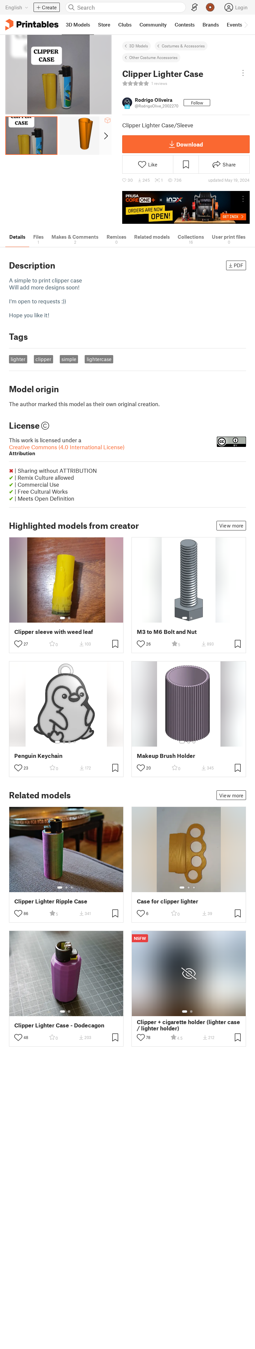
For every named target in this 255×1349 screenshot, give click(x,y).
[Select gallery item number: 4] (74, 742)
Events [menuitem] (234, 25)
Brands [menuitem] (211, 25)
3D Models (138, 45)
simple (68, 359)
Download (189, 144)
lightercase (99, 359)
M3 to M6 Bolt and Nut (167, 632)
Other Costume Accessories (153, 57)
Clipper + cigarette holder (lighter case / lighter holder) (188, 1025)
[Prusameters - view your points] (210, 7)
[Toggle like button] (18, 644)
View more (231, 525)
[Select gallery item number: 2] (69, 618)
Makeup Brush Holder (166, 756)
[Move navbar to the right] (245, 24)
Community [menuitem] (153, 25)
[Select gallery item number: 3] (69, 742)
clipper (43, 359)
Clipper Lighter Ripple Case (50, 901)
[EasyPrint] (195, 7)
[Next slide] (105, 135)
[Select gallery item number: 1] (62, 618)
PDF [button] (238, 265)
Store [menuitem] (104, 25)
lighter (18, 359)
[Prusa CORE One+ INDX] (186, 207)
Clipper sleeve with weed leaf (53, 632)
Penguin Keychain (38, 756)
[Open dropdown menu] (243, 73)
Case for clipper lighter (167, 901)
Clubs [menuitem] (124, 25)
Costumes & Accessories (183, 45)
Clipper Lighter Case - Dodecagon (59, 1025)
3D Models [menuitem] (78, 25)
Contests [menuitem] (185, 25)
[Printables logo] (31, 25)
